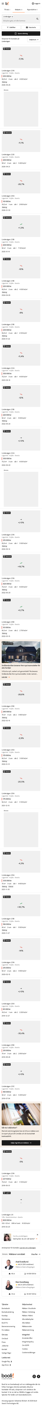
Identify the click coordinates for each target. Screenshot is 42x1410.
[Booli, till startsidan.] (7, 3)
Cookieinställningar (28, 1353)
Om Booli (5, 1339)
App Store (5, 1365)
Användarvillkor (27, 1338)
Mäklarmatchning (28, 1330)
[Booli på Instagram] (34, 1376)
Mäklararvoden (27, 1326)
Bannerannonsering (8, 1326)
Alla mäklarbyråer (28, 1319)
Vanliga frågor (6, 1353)
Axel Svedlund (22, 1261)
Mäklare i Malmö (27, 1316)
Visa (34, 1254)
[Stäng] (37, 1234)
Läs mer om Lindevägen (28, 1248)
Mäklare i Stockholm (29, 1308)
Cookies (25, 1349)
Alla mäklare (26, 1323)
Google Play (6, 1361)
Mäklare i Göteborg (28, 1312)
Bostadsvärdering (8, 1312)
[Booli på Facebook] (38, 1376)
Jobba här (5, 1346)
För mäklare (5, 1330)
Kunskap (5, 1316)
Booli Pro (5, 1323)
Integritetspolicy (28, 1342)
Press (4, 1342)
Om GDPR (25, 1345)
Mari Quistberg (22, 1282)
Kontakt (4, 1349)
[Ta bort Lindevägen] (12, 17)
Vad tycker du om (24, 1239)
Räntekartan (6, 1319)
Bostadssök (6, 1308)
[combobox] (14, 20)
